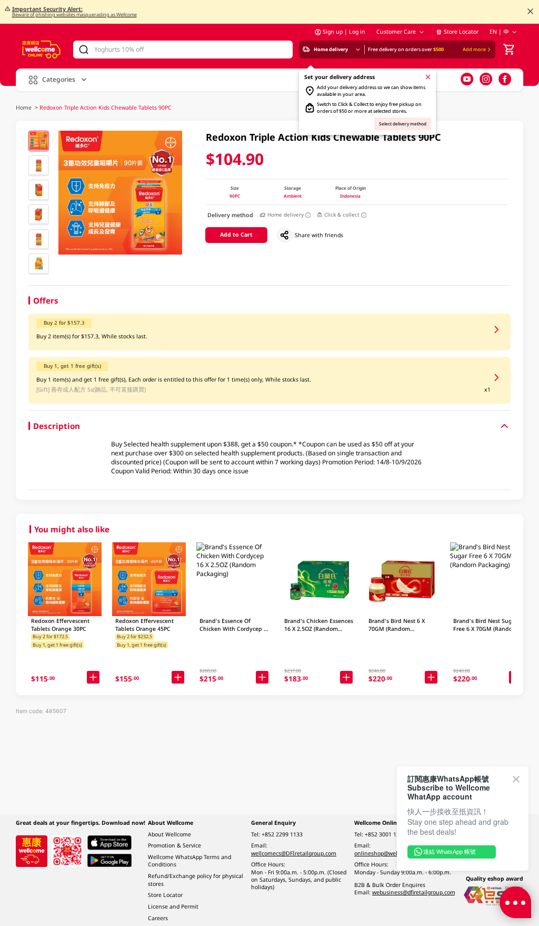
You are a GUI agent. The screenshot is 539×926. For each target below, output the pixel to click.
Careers (158, 918)
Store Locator (461, 31)
